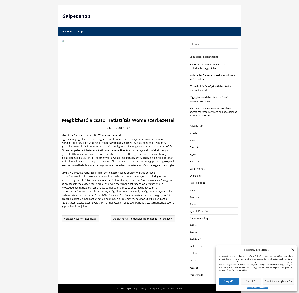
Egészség (194, 147)
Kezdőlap (67, 31)
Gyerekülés (196, 175)
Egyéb (193, 154)
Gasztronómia (197, 168)
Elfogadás (229, 281)
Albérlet (194, 133)
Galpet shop (76, 16)
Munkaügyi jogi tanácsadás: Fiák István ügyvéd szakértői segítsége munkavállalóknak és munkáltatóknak (214, 111)
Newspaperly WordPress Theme (165, 288)
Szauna (193, 232)
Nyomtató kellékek (200, 211)
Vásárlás (194, 267)
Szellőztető (195, 239)
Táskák (193, 253)
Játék (192, 189)
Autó (192, 140)
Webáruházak (197, 274)
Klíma (193, 203)
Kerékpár (194, 196)
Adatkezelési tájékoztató (257, 287)
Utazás (193, 260)
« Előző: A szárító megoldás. (80, 218)
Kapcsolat (84, 31)
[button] (292, 249)
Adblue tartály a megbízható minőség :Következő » (143, 218)
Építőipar (194, 161)
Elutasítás (251, 281)
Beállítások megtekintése (278, 281)
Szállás (193, 225)
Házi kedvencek (198, 182)
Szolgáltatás (196, 246)
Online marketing (199, 218)
